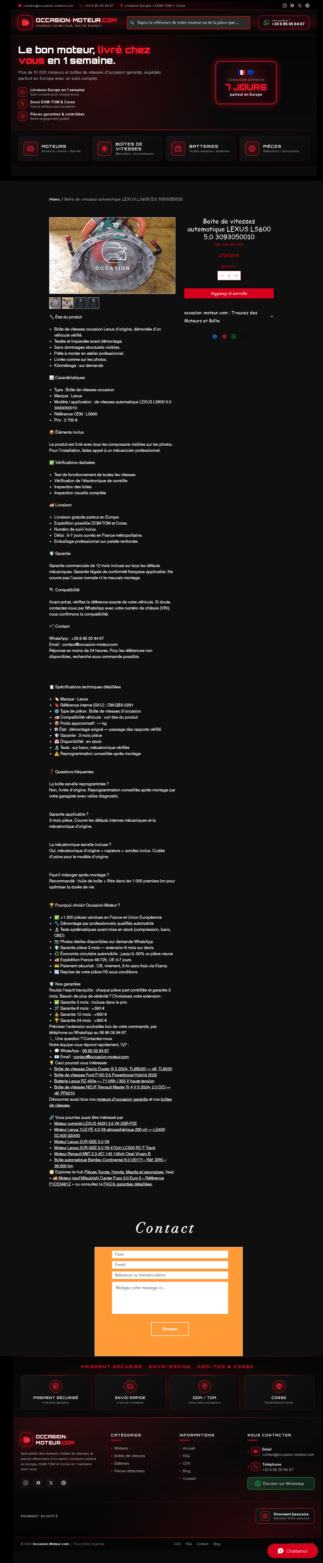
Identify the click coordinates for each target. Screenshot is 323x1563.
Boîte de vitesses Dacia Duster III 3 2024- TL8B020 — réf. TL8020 (113, 1068)
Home (54, 199)
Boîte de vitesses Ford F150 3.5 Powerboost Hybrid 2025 (105, 1074)
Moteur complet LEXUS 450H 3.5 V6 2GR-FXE (95, 1123)
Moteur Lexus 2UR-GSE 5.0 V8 (81, 1141)
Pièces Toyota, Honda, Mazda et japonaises (124, 1171)
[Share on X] (243, 337)
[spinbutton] (229, 275)
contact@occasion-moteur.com (101, 1056)
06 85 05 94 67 (95, 1050)
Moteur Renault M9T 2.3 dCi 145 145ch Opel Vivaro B (102, 1153)
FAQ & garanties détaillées (127, 1184)
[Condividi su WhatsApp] (234, 337)
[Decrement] (221, 275)
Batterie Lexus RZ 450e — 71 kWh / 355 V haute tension (104, 1080)
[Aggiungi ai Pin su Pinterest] (224, 337)
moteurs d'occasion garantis (122, 1099)
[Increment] (237, 275)
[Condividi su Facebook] (215, 337)
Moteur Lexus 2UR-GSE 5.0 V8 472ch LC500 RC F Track (104, 1147)
